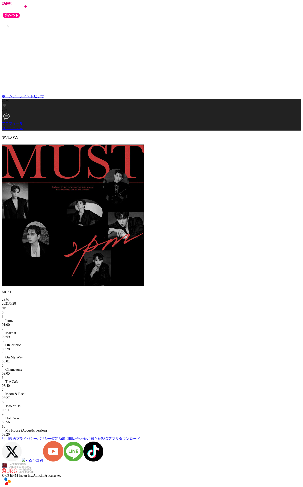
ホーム (7, 96)
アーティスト (23, 96)
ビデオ (39, 96)
